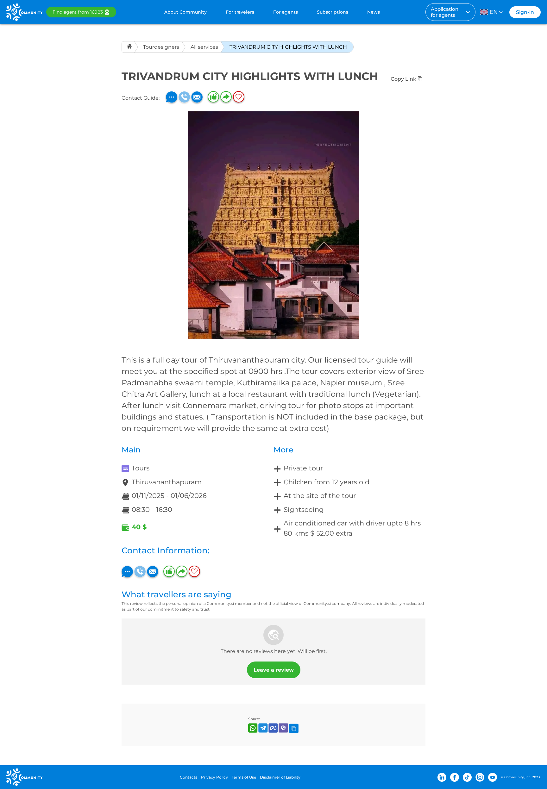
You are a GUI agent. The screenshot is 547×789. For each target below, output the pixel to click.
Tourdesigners (161, 47)
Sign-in (525, 12)
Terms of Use (244, 777)
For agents (285, 12)
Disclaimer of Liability (280, 777)
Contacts (188, 777)
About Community (185, 12)
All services (204, 47)
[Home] (130, 47)
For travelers (240, 12)
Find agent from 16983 (78, 12)
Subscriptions (332, 12)
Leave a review (274, 670)
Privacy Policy (214, 777)
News (373, 12)
